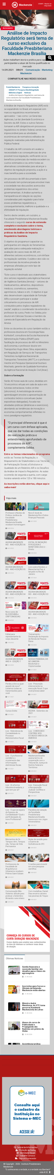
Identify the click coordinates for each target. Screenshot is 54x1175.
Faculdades (8, 28)
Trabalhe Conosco (27, 1156)
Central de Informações (27, 1147)
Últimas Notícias (14, 958)
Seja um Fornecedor (27, 1158)
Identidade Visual (27, 1153)
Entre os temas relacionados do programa (27, 454)
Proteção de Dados (27, 1150)
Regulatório (10, 236)
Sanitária (22, 236)
